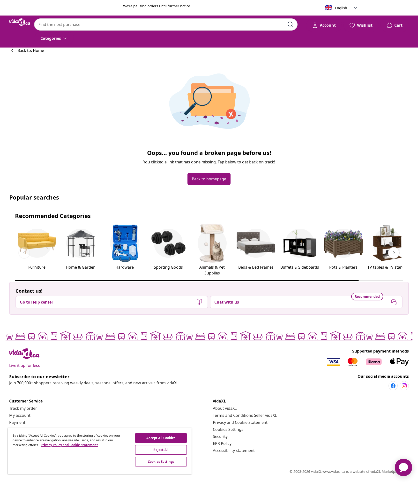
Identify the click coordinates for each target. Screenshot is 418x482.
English (341, 8)
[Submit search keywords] (290, 24)
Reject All (161, 450)
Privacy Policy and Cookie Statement (69, 445)
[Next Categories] (394, 253)
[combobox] (166, 24)
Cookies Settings (228, 429)
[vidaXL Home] (19, 22)
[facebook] (393, 385)
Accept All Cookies (160, 438)
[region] (100, 451)
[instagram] (404, 385)
